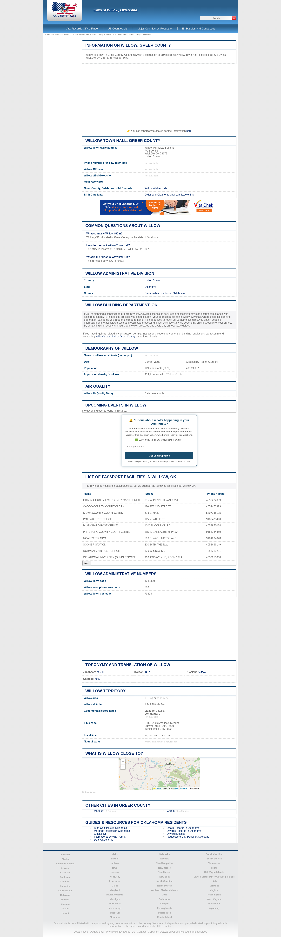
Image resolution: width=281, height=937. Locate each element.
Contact (141, 931)
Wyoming (214, 908)
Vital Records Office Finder (82, 28)
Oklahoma (84, 35)
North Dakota (164, 885)
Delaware (65, 895)
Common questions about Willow (122, 225)
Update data (97, 931)
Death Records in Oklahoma (183, 828)
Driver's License (176, 833)
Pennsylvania (164, 908)
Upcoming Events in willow (115, 405)
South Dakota (214, 858)
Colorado (65, 881)
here (189, 131)
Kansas (115, 872)
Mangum (99, 810)
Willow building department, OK (121, 305)
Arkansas (65, 872)
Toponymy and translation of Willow (127, 664)
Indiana (115, 863)
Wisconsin (214, 903)
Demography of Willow (111, 348)
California (65, 877)
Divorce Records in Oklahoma (184, 830)
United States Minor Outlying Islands (214, 876)
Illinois (115, 858)
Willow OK (110, 35)
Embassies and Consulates (198, 28)
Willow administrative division (119, 273)
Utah (214, 881)
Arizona (65, 868)
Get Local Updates (159, 455)
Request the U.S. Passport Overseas (188, 836)
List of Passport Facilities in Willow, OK (130, 477)
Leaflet (158, 788)
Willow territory (105, 691)
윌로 (147, 672)
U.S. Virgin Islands (214, 872)
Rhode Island (164, 917)
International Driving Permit (109, 836)
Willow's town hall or (108, 336)
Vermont (214, 885)
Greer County (97, 35)
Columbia (65, 886)
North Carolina (164, 881)
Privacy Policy (114, 931)
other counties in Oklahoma (169, 293)
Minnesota (115, 903)
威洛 (97, 678)
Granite (171, 810)
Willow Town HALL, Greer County (122, 140)
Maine (115, 885)
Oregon (164, 903)
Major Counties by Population (155, 28)
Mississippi (114, 908)
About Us (129, 931)
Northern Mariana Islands (165, 890)
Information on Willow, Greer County (128, 45)
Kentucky (115, 876)
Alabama (65, 854)
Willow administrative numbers (120, 574)
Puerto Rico (164, 912)
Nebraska (164, 854)
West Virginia (214, 899)
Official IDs (100, 833)
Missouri (115, 912)
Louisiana (114, 881)
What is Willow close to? (114, 753)
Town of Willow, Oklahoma (115, 10)
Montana (115, 917)
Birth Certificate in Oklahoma (110, 828)
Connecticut (65, 890)
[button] (122, 761)
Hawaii (65, 913)
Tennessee (214, 863)
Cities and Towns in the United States (61, 35)
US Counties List (118, 28)
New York (164, 876)
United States (152, 280)
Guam (65, 908)
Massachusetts (114, 894)
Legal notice (81, 931)
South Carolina (214, 854)
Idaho (115, 854)
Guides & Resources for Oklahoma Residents (136, 822)
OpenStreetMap (181, 788)
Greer (148, 293)
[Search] (234, 18)
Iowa (114, 867)
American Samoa (65, 863)
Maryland (115, 890)
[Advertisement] (159, 95)
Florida (65, 899)
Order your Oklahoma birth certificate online (169, 194)
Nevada (164, 858)
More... (86, 563)
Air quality (97, 386)
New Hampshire (164, 863)
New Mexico (164, 872)
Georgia (65, 904)
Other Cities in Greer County (117, 805)
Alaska (65, 859)
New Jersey (164, 867)
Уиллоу (201, 672)
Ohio (164, 894)
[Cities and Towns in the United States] (64, 17)
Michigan (115, 899)
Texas (214, 867)
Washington (214, 894)
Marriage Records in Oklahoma (112, 830)
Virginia (214, 890)
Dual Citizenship (103, 839)
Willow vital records (156, 188)
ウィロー (102, 672)
